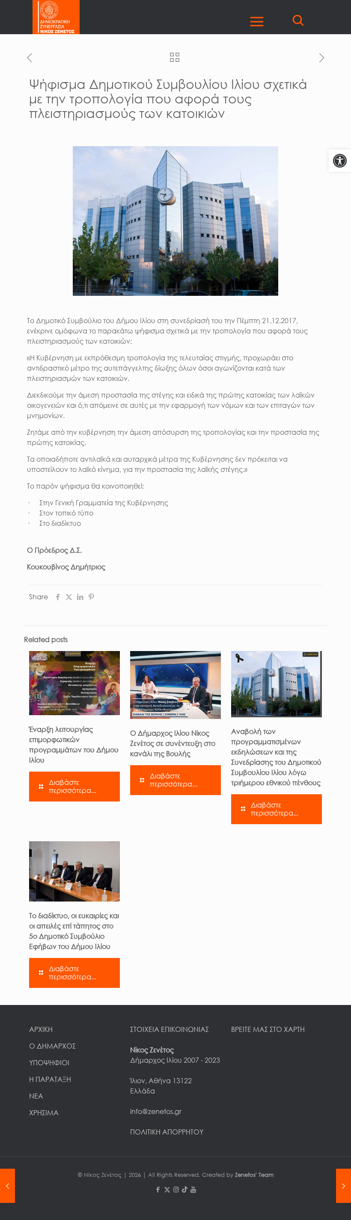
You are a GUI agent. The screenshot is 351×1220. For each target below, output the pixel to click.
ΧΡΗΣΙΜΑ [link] (44, 1112)
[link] (340, 161)
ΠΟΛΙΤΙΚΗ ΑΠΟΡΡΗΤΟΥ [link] (166, 1132)
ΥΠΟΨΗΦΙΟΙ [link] (49, 1062)
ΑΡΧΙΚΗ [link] (41, 1029)
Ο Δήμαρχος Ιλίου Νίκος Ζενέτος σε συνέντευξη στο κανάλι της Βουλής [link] (172, 743)
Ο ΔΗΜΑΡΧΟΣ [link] (52, 1046)
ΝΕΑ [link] (36, 1096)
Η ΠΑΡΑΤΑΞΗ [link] (50, 1079)
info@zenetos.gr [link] (155, 1111)
